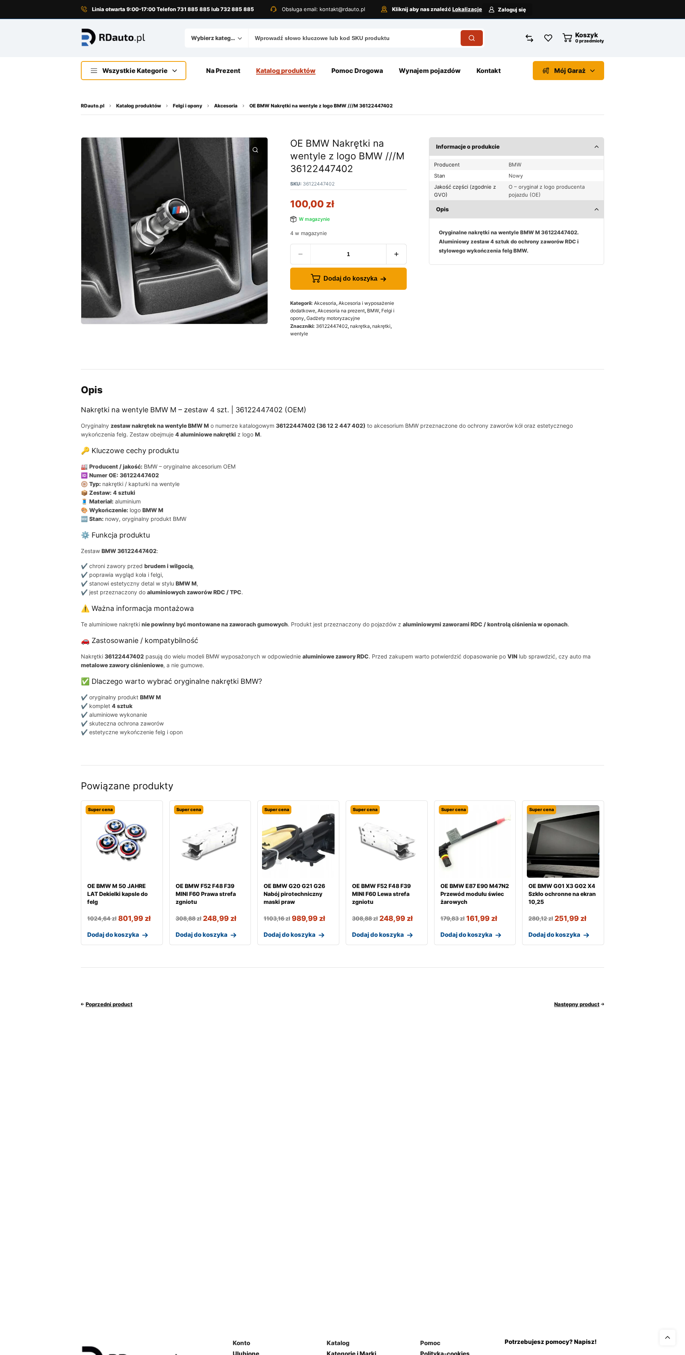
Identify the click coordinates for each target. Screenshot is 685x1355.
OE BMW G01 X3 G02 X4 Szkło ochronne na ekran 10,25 (562, 893)
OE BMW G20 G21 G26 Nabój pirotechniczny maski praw (294, 893)
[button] (255, 150)
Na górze (667, 1337)
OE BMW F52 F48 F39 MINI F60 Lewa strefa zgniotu (381, 893)
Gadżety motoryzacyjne (333, 318)
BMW (373, 311)
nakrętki (381, 326)
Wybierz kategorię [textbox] (214, 37)
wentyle (299, 334)
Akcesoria (225, 106)
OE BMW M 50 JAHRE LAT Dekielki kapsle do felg (117, 893)
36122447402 (332, 326)
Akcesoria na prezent (341, 311)
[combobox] (216, 38)
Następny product (576, 1004)
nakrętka (360, 326)
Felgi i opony (187, 106)
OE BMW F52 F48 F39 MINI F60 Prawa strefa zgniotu (206, 893)
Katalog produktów (138, 106)
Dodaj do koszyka (350, 278)
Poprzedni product (109, 1004)
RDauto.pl (92, 106)
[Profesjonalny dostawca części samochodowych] (113, 38)
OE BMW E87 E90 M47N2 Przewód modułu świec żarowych (474, 893)
